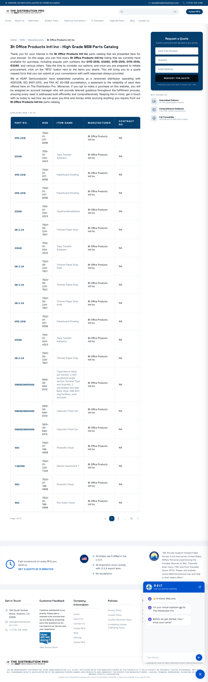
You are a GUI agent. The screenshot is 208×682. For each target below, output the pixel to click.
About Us (19, 20)
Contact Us (144, 20)
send (199, 657)
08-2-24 (19, 229)
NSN (22, 39)
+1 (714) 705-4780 (194, 3)
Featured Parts (117, 20)
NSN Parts (33, 20)
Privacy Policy (115, 610)
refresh (199, 587)
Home (8, 20)
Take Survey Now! (48, 647)
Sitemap (78, 637)
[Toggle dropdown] (40, 21)
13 (131, 518)
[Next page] (137, 518)
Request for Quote (177, 78)
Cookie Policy (115, 615)
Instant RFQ (194, 11)
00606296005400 (24, 384)
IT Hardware (97, 20)
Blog (132, 20)
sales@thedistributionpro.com (165, 3)
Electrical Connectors (74, 20)
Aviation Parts (51, 20)
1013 (17, 447)
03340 (18, 156)
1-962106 (20, 466)
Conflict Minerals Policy (119, 619)
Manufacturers (36, 39)
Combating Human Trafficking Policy (117, 626)
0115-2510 (20, 138)
